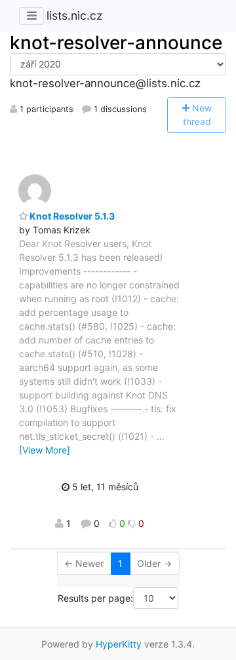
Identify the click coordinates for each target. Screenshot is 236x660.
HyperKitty (119, 644)
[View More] (44, 450)
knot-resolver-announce (116, 42)
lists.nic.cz (74, 15)
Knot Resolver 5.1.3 (71, 216)
